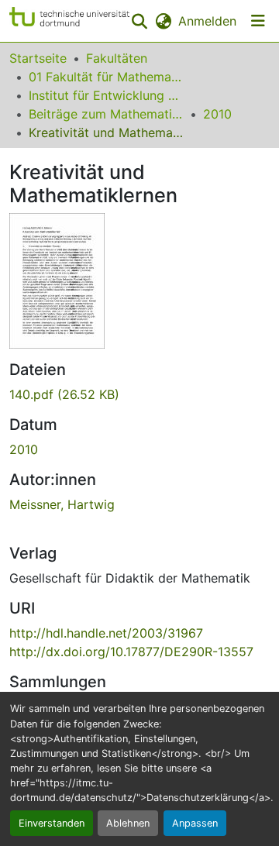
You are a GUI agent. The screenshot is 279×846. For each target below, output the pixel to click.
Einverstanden (51, 823)
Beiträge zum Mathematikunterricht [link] (106, 114)
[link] (139, 394)
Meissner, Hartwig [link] (62, 504)
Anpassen (195, 823)
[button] (69, 21)
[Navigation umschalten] (258, 21)
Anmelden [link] (207, 21)
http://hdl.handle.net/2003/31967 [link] (106, 633)
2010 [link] (217, 114)
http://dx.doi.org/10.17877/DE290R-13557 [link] (131, 651)
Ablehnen (128, 823)
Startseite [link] (38, 58)
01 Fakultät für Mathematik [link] (106, 76)
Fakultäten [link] (116, 58)
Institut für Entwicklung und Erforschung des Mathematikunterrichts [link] (106, 95)
